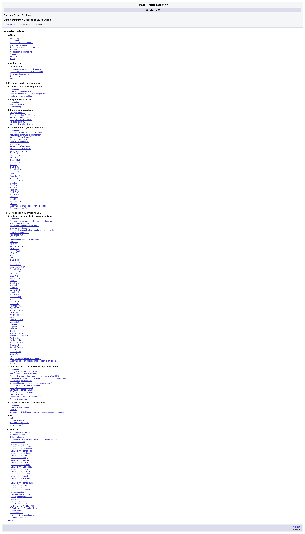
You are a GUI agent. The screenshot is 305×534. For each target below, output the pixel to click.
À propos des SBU (17, 122)
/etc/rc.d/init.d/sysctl (19, 476)
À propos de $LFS (17, 113)
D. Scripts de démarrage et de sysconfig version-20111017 (34, 439)
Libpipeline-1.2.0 (17, 327)
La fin (12, 418)
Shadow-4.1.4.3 (16, 343)
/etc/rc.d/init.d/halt (18, 488)
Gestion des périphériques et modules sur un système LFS (34, 376)
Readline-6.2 (15, 283)
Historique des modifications (21, 74)
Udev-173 (14, 354)
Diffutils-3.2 (14, 172)
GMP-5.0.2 (14, 249)
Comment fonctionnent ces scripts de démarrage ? (31, 383)
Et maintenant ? (16, 425)
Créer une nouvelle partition (21, 91)
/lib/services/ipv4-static (20, 503)
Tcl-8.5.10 (14, 153)
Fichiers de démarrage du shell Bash (25, 397)
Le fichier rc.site (16, 394)
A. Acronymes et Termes (20, 432)
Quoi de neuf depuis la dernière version (26, 72)
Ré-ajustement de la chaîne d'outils (24, 239)
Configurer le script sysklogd (21, 392)
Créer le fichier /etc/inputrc (21, 399)
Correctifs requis (16, 107)
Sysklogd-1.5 (15, 345)
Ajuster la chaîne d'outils (20, 146)
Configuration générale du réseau (24, 372)
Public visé (14, 40)
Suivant (296, 527)
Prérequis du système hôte (21, 52)
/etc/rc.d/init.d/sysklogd (20, 478)
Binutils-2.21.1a (16, 246)
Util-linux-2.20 (15, 265)
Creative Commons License (23, 515)
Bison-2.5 (14, 276)
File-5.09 (13, 174)
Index (10, 520)
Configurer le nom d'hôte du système (25, 385)
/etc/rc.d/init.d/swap (19, 458)
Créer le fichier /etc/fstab (20, 407)
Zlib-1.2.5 (14, 242)
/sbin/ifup (15, 499)
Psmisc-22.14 (15, 340)
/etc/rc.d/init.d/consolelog (21, 451)
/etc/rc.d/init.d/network (20, 481)
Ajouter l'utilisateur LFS (19, 117)
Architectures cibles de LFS (21, 43)
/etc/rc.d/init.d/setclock (20, 460)
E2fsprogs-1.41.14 (17, 267)
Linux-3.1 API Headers (19, 142)
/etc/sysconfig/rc (18, 492)
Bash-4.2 (13, 165)
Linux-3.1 (13, 410)
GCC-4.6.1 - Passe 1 (18, 139)
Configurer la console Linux (21, 390)
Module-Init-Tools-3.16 (19, 336)
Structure (13, 56)
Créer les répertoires (18, 228)
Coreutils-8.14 (15, 169)
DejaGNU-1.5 (15, 158)
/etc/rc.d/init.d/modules (20, 453)
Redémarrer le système (19, 423)
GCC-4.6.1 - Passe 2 (18, 151)
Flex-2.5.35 (14, 308)
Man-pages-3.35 (16, 235)
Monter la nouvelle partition (21, 96)
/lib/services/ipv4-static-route (23, 506)
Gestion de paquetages (19, 223)
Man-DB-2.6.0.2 (16, 333)
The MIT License (18, 517)
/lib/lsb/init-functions (19, 444)
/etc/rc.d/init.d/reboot (19, 485)
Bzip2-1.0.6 (14, 167)
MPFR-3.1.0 (15, 251)
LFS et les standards (18, 45)
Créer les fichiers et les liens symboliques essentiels (32, 230)
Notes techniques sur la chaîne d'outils (26, 133)
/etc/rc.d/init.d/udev (19, 455)
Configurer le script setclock (21, 388)
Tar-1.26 (13, 199)
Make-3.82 (14, 190)
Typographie (15, 54)
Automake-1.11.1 (17, 299)
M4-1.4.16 (14, 188)
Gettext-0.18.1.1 (16, 181)
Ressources (15, 76)
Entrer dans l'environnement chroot (24, 226)
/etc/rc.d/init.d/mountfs (20, 465)
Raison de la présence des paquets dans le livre (30, 47)
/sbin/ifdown (16, 501)
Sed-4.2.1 (14, 197)
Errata (12, 59)
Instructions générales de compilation (25, 135)
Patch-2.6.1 (14, 192)
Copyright (10, 24)
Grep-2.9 (13, 183)
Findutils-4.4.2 (16, 176)
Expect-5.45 (15, 156)
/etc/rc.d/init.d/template (20, 490)
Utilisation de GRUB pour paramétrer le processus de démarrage (37, 412)
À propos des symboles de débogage (25, 359)
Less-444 (13, 324)
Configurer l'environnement (21, 120)
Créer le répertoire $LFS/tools (22, 115)
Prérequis (14, 50)
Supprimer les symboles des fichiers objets (28, 206)
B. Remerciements (17, 435)
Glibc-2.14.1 (15, 144)
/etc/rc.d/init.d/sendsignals (22, 483)
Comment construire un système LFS (25, 69)
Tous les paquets (17, 104)
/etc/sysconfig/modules (21, 494)
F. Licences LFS (16, 513)
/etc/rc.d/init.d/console (20, 471)
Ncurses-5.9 (15, 162)
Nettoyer (13, 363)
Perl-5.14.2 (14, 194)
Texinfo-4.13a (15, 201)
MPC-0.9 (13, 253)
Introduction (14, 89)
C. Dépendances (17, 437)
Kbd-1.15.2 (14, 322)
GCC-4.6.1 (14, 256)
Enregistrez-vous (17, 420)
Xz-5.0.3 (13, 204)
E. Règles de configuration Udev (23, 508)
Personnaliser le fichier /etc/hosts (23, 374)
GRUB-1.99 (14, 315)
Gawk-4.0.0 (14, 178)
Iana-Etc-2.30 (15, 272)
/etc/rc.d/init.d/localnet (20, 474)
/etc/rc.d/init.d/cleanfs (20, 469)
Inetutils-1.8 (14, 292)
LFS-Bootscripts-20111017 (21, 381)
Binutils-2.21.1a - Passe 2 (20, 149)
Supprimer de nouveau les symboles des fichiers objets (33, 361)
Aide (11, 78)
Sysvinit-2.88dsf (16, 347)
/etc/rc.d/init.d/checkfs (20, 462)
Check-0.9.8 (15, 160)
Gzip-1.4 (13, 185)
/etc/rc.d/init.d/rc (18, 442)
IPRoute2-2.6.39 (16, 320)
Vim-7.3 (13, 356)
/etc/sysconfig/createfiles (21, 497)
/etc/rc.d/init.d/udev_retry (21, 467)
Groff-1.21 (14, 313)
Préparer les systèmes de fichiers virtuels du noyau (31, 221)
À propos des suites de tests (21, 124)
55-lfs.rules (16, 510)
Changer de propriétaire (20, 208)
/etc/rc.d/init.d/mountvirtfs (21, 448)
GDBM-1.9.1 (15, 290)
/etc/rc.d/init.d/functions (21, 446)
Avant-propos (15, 38)
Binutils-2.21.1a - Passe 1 (20, 137)
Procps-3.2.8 (15, 278)
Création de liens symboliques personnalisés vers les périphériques (38, 378)
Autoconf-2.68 (15, 297)
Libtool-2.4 (14, 288)
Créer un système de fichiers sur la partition (28, 94)
